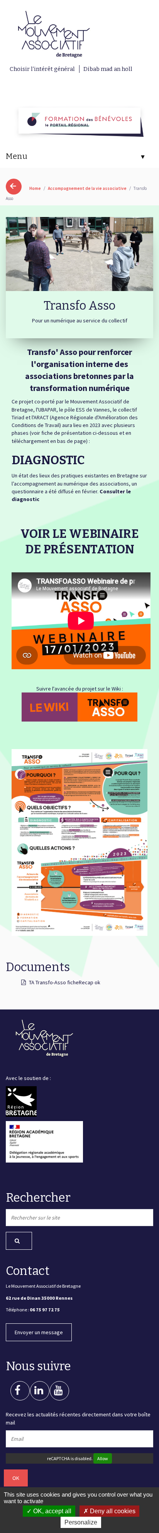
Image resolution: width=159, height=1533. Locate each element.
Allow (102, 1458)
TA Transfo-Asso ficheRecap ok (64, 982)
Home (35, 188)
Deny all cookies (111, 1511)
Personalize (80, 1522)
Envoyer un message (39, 1332)
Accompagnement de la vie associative (87, 188)
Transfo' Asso (52, 351)
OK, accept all (51, 1511)
